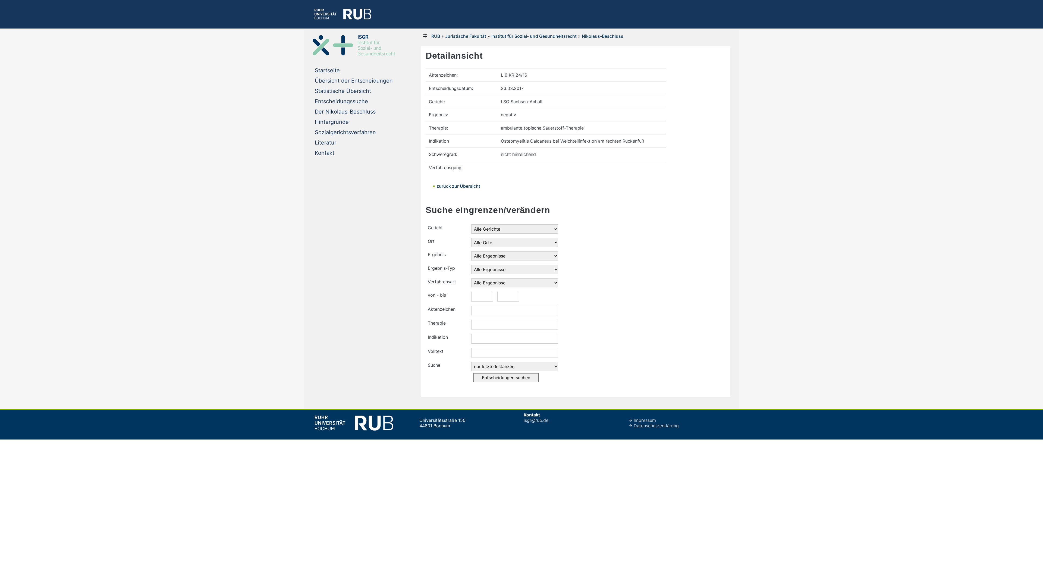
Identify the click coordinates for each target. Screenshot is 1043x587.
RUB (435, 36)
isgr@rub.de (536, 420)
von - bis (437, 295)
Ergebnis (437, 254)
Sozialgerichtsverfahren (345, 132)
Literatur (325, 142)
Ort (431, 241)
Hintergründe (332, 122)
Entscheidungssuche (341, 101)
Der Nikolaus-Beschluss (345, 111)
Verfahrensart (442, 281)
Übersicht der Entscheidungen (354, 80)
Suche (434, 365)
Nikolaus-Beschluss (602, 36)
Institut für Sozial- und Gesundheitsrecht (534, 36)
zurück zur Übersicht (458, 186)
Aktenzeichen (441, 309)
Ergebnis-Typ (441, 268)
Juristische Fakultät (465, 36)
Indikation (438, 337)
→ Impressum (642, 420)
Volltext (436, 351)
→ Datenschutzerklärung (653, 425)
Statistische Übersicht (343, 91)
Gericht (435, 227)
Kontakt (324, 153)
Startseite (327, 70)
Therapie (437, 323)
